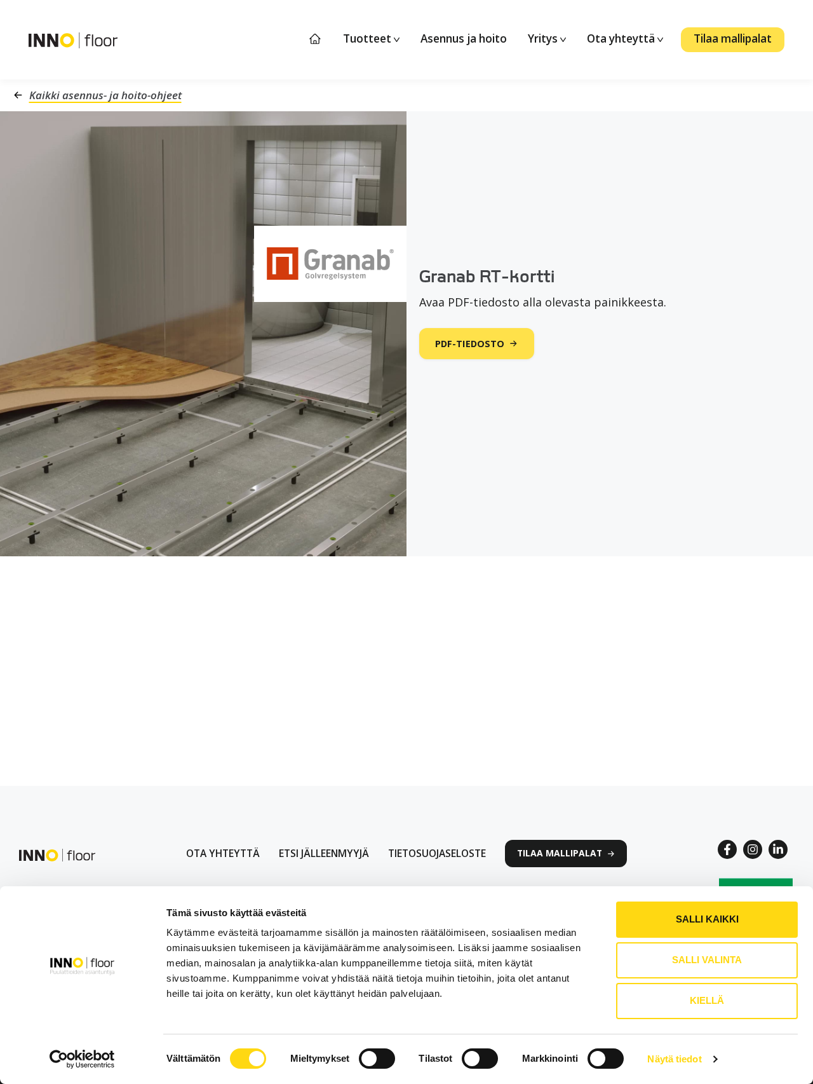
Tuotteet (368, 38)
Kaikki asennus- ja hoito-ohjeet (105, 95)
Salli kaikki (707, 919)
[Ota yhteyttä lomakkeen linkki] (223, 853)
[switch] (377, 1058)
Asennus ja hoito (463, 38)
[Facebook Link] (727, 849)
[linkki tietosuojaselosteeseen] (437, 853)
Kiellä (707, 1000)
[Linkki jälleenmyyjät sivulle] (324, 853)
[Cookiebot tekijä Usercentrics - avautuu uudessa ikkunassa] (82, 1059)
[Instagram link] (752, 849)
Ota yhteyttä (622, 38)
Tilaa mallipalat (733, 38)
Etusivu (315, 39)
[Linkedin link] (778, 849)
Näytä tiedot (674, 1058)
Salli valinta (707, 959)
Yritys (544, 38)
